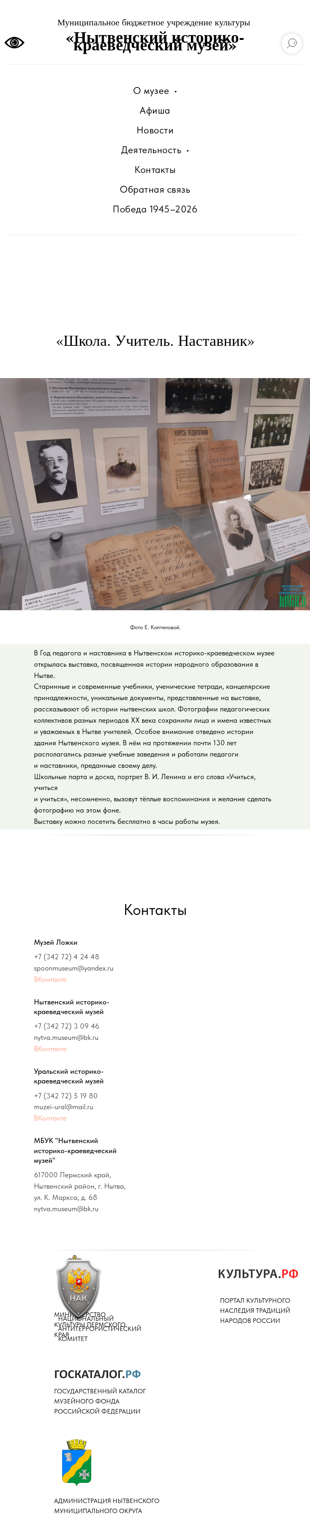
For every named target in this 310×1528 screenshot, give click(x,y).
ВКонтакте (50, 979)
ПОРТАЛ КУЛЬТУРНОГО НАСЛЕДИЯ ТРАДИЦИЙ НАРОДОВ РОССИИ (255, 1310)
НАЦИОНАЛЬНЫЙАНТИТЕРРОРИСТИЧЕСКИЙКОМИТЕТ (99, 1329)
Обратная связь (155, 189)
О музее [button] (152, 90)
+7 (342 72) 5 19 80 (66, 1095)
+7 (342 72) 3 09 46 (66, 1026)
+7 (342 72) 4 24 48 (66, 956)
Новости (155, 130)
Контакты (155, 169)
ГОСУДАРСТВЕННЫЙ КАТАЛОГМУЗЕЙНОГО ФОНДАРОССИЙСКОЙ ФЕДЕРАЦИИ (100, 1401)
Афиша (155, 110)
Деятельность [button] (152, 150)
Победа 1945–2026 (155, 209)
